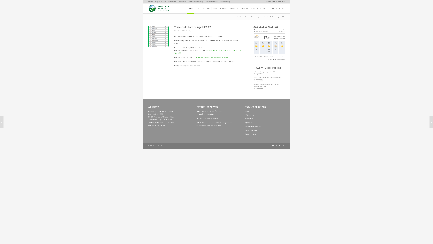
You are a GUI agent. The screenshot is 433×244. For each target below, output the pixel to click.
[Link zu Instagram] (276, 8)
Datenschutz (172, 1)
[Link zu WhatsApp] (283, 8)
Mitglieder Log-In (160, 1)
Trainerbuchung (225, 1)
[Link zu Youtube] (273, 8)
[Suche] (264, 8)
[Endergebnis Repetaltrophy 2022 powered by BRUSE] (431, 122)
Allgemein (192, 31)
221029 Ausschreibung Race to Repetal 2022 (210, 57)
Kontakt (150, 1)
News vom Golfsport (267, 68)
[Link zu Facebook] (279, 8)
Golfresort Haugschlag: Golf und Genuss (266, 72)
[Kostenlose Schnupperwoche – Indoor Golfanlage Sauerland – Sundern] (1, 122)
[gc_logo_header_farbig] (159, 8)
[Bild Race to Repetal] (158, 36)
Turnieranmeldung (212, 1)
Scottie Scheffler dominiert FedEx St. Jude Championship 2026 (266, 85)
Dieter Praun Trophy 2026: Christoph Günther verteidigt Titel (267, 78)
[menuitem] (151, 1)
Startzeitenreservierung (195, 1)
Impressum (182, 1)
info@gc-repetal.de (159, 125)
